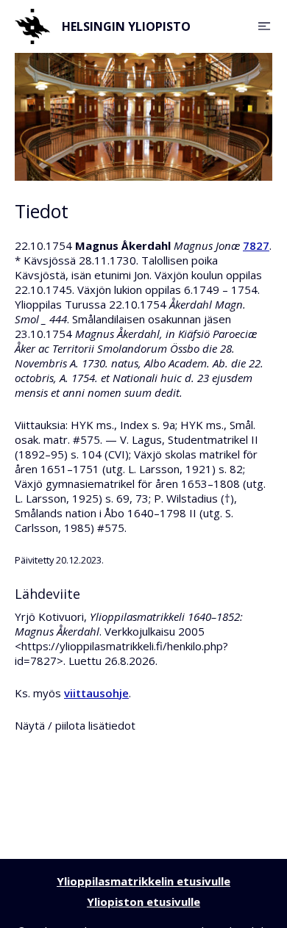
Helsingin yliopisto (126, 26)
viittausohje (96, 693)
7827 (256, 245)
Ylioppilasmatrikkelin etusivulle (143, 881)
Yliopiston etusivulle (143, 901)
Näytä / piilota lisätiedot (75, 725)
